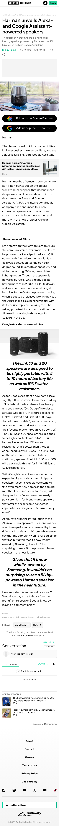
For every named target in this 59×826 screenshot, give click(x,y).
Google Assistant (28, 617)
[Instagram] (14, 790)
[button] (29, 3)
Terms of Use (29, 765)
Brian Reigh (10, 50)
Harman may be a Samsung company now (29, 181)
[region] (29, 684)
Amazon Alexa (8, 617)
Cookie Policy (29, 781)
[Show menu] (3, 3)
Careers (29, 757)
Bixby (18, 617)
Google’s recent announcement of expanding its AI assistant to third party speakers (27, 478)
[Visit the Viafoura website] (50, 724)
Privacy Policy (29, 773)
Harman (7, 137)
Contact (29, 749)
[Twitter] (34, 790)
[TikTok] (55, 790)
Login (53, 3)
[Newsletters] (44, 790)
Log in (44, 642)
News (5, 613)
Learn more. (51, 15)
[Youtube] (24, 790)
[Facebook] (3, 790)
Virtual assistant (44, 617)
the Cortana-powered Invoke (36, 292)
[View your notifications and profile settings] (54, 664)
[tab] (10, 664)
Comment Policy (24, 635)
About (29, 740)
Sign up (52, 642)
